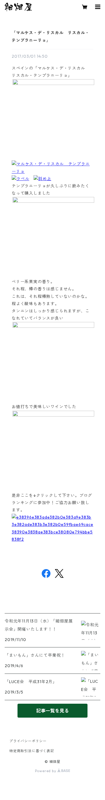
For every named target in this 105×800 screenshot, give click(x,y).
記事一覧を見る (52, 711)
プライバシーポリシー (28, 741)
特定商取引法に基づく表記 (31, 751)
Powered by (46, 771)
